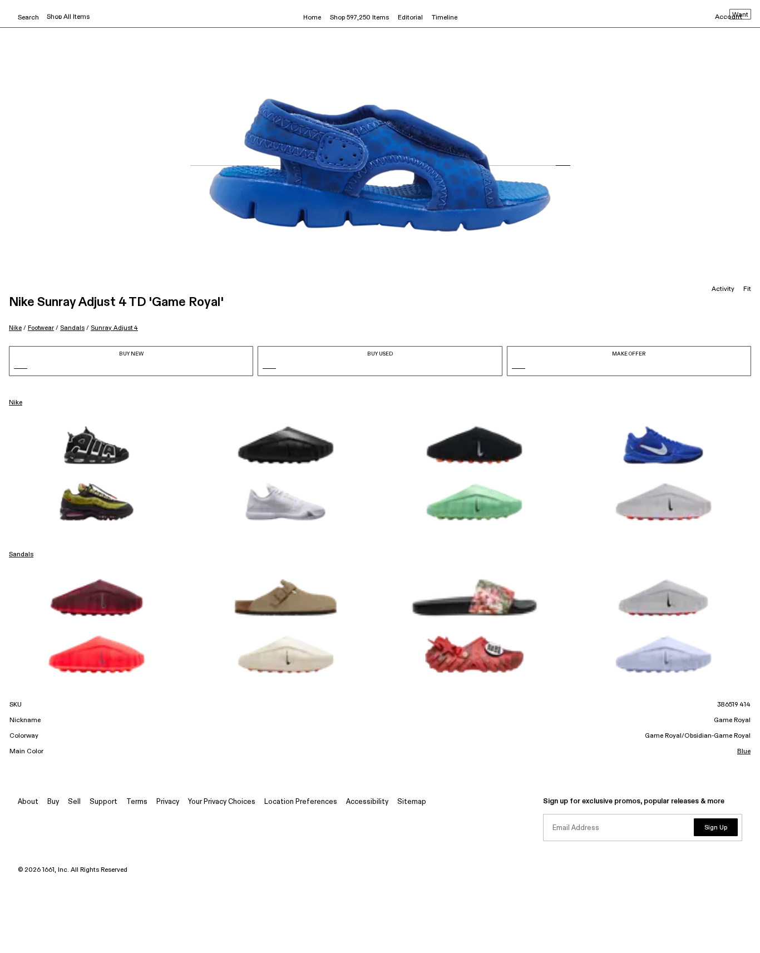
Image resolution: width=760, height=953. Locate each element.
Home (312, 17)
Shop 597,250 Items (359, 17)
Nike (15, 328)
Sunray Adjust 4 (114, 328)
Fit (747, 289)
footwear (41, 328)
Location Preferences (300, 802)
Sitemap (411, 802)
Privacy (167, 802)
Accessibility (367, 802)
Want (740, 15)
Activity (723, 289)
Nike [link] (15, 402)
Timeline (444, 17)
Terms (136, 802)
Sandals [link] (21, 554)
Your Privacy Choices (221, 802)
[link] (97, 445)
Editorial (410, 17)
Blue (744, 751)
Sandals (72, 328)
